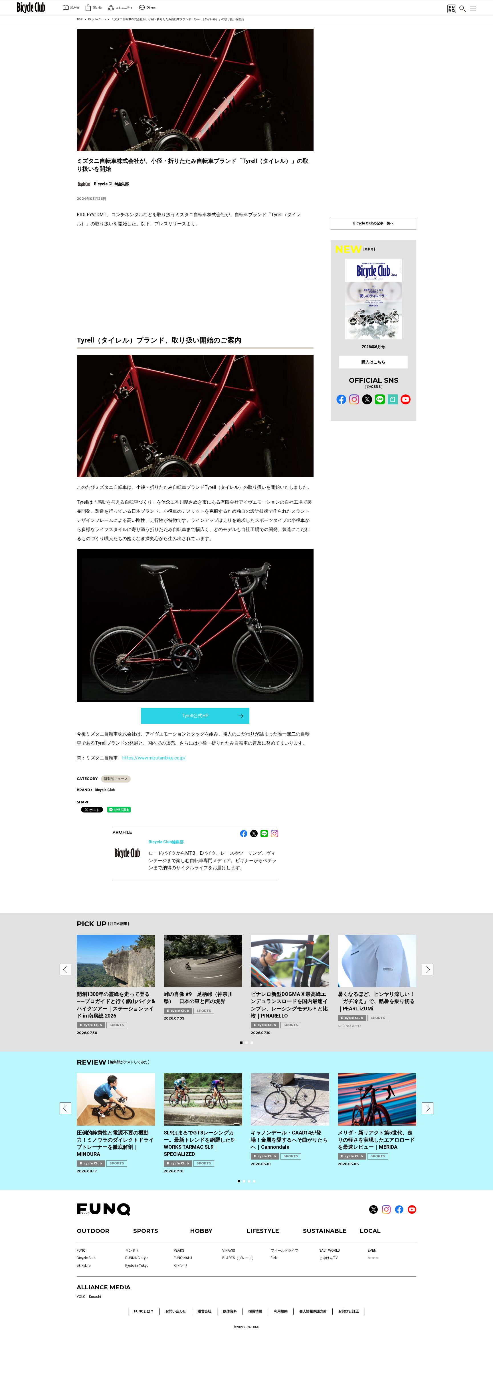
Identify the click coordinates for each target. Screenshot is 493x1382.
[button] (65, 969)
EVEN (372, 1251)
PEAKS (179, 1251)
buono (372, 1258)
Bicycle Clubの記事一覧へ (373, 223)
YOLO (81, 1297)
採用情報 (255, 1311)
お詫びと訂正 (348, 1311)
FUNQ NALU (183, 1258)
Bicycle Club (97, 19)
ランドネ (132, 1251)
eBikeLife (83, 1266)
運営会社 (204, 1311)
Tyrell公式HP (195, 715)
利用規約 (281, 1311)
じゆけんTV (328, 1258)
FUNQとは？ (144, 1311)
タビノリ (180, 1266)
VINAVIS (228, 1251)
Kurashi (95, 1297)
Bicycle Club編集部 (166, 842)
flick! (274, 1258)
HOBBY (201, 1230)
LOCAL (370, 1230)
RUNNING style (136, 1258)
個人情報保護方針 (313, 1311)
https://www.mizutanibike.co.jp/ (154, 758)
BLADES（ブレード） (238, 1258)
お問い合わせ (175, 1311)
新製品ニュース (116, 779)
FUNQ (81, 1251)
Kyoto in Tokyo (136, 1266)
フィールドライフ (284, 1251)
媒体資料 (230, 1311)
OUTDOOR (93, 1230)
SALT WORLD (329, 1251)
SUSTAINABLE (325, 1230)
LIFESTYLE (262, 1230)
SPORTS (117, 1025)
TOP (79, 19)
